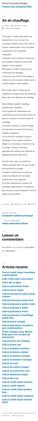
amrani (6, 26)
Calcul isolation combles (16, 348)
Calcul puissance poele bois (17, 300)
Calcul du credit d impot (15, 367)
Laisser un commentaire (12, 28)
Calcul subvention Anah (15, 286)
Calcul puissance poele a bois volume (18, 295)
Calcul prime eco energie (16, 341)
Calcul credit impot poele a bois (17, 391)
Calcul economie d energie (17, 359)
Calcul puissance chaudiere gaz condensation (17, 326)
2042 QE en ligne (11, 282)
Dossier (32, 204)
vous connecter (18, 247)
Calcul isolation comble (15, 352)
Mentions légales (18, 416)
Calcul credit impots (13, 385)
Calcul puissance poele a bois (18, 304)
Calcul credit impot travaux (17, 382)
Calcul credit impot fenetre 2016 (17, 401)
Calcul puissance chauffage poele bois (17, 316)
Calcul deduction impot (15, 374)
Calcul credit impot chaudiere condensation (18, 273)
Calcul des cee (10, 378)
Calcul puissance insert (15, 311)
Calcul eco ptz (10, 363)
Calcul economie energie (16, 355)
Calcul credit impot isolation (18, 395)
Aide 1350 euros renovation (17, 278)
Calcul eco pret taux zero (16, 370)
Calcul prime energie (13, 321)
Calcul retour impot (13, 290)
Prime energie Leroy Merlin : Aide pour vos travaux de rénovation (17, 334)
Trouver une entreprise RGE (17, 6)
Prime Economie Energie (14, 3)
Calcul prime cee (11, 344)
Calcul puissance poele (15, 307)
